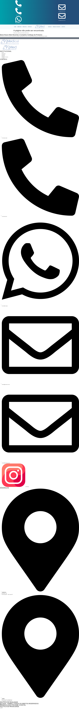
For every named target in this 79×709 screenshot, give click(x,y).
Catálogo (30, 26)
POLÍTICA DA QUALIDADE (9, 702)
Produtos (25, 26)
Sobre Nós (19, 26)
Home (15, 26)
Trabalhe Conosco (56, 26)
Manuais (50, 26)
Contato (63, 26)
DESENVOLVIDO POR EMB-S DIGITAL (13, 705)
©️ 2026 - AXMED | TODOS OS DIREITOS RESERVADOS (19, 703)
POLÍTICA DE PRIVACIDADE (9, 706)
